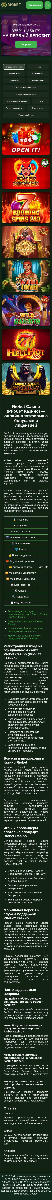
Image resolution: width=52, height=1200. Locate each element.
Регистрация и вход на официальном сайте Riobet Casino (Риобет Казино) (28, 614)
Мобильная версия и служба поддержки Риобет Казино (24, 637)
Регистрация (35, 5)
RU (47, 5)
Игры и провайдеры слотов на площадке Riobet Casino (25, 630)
